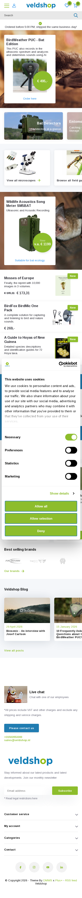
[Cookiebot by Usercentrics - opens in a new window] (59, 364)
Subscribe (65, 790)
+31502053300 (13, 737)
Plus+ (58, 880)
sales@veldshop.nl (17, 740)
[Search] (76, 15)
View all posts (14, 650)
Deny (41, 531)
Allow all (41, 506)
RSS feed (71, 880)
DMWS (47, 880)
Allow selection (41, 518)
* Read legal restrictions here (20, 798)
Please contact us (21, 728)
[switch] (71, 450)
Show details (59, 493)
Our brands (12, 571)
